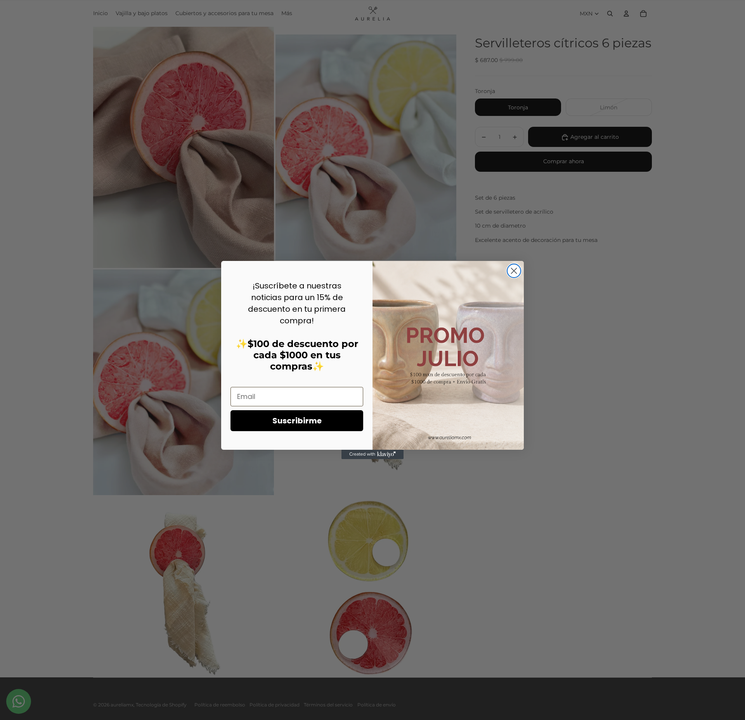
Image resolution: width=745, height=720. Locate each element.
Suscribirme (297, 420)
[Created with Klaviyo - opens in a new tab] (372, 454)
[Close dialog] (514, 271)
